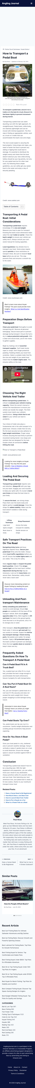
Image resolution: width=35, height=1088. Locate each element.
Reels (4, 1027)
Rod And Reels (7, 1030)
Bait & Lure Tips (7, 1006)
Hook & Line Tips (8, 1017)
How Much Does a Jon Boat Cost (17, 795)
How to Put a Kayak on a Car (15, 800)
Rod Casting (6, 1032)
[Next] (30, 897)
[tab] (14, 915)
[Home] (3, 49)
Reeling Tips (6, 1025)
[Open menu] (31, 3)
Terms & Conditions (17, 1073)
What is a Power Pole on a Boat (16, 802)
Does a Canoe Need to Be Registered (18, 793)
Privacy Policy (13, 1070)
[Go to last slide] (4, 897)
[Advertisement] (17, 25)
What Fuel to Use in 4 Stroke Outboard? (26, 862)
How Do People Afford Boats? (16, 904)
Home (10, 1067)
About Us (17, 1067)
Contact (24, 1067)
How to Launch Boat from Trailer (17, 798)
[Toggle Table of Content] (21, 206)
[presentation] (17, 890)
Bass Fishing (6, 1009)
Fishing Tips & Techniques (11, 1014)
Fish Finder (6, 1012)
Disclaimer (23, 1070)
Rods (4, 1035)
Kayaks (4, 1022)
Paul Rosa (17, 820)
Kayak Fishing (6, 1019)
